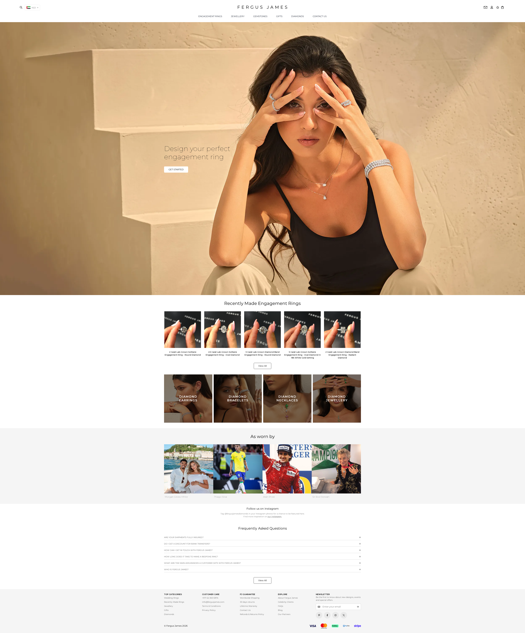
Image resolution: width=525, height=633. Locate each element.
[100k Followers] (335, 615)
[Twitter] (343, 615)
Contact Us (245, 610)
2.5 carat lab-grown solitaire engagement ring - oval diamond (223, 353)
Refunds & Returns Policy (252, 614)
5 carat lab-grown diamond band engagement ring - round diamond (262, 353)
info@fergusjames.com (213, 602)
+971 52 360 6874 (210, 598)
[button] (502, 7)
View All (262, 580)
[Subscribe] (358, 607)
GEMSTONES (260, 16)
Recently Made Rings (174, 602)
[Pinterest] (319, 615)
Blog (280, 610)
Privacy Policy (209, 610)
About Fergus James (288, 598)
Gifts (166, 610)
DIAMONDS (297, 16)
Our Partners (284, 614)
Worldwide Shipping (249, 598)
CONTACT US (320, 16)
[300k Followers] (327, 615)
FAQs (280, 606)
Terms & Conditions (211, 606)
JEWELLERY (237, 16)
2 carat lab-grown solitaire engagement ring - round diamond (183, 353)
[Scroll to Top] (519, 627)
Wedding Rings (171, 598)
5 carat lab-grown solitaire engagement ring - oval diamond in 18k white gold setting (302, 355)
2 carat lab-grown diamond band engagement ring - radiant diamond (342, 355)
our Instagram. (275, 516)
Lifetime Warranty (248, 606)
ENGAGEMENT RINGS (210, 16)
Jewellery (168, 606)
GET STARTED (176, 169)
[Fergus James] (262, 7)
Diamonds (169, 614)
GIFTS (279, 16)
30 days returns (247, 602)
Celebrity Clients (286, 602)
